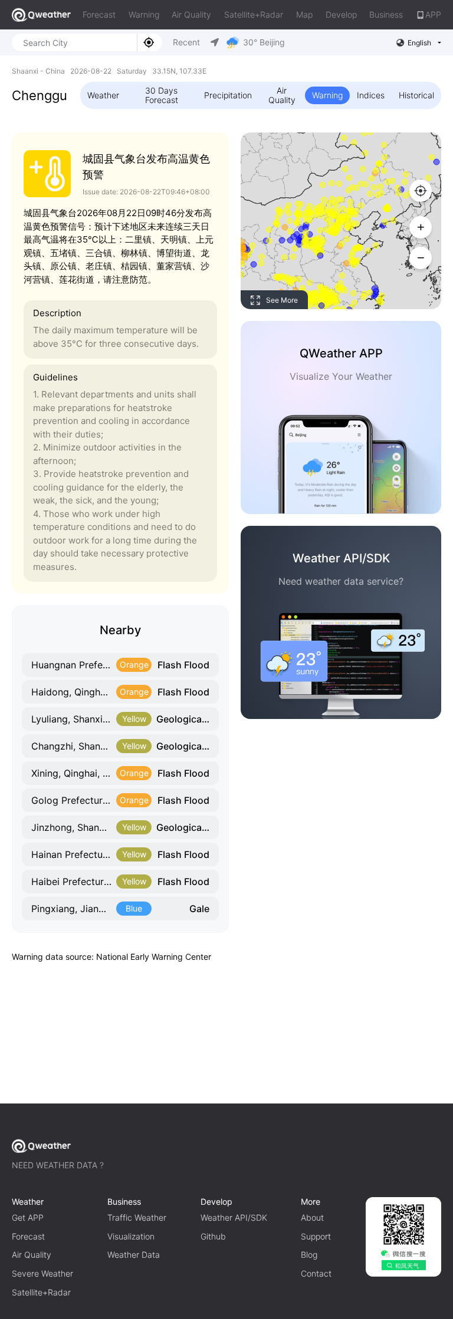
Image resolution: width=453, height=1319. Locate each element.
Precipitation (228, 95)
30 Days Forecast (161, 95)
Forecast (99, 14)
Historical (416, 95)
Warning (144, 14)
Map (304, 14)
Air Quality (191, 14)
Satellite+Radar (253, 14)
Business (386, 14)
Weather (103, 95)
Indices (371, 95)
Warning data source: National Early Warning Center (111, 957)
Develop (341, 14)
